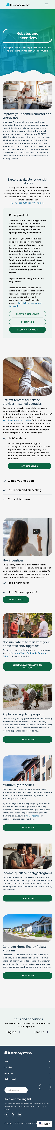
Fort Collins (23, 303)
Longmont (36, 303)
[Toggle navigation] (47, 4)
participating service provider (17, 420)
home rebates (32, 816)
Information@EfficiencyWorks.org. (27, 203)
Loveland (13, 306)
